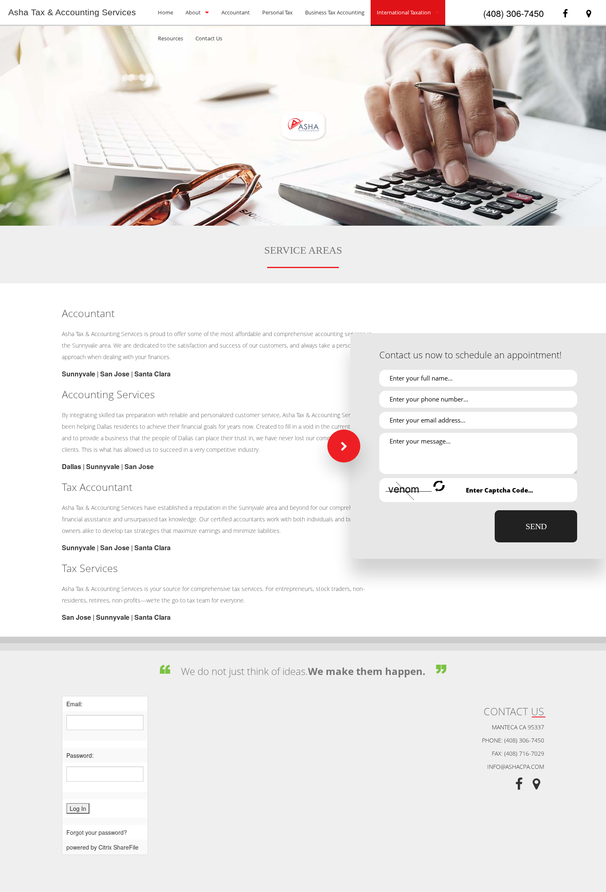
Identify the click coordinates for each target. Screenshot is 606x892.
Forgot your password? (96, 832)
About (193, 12)
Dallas (71, 466)
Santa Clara (152, 373)
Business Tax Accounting (334, 12)
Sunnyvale (78, 373)
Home (165, 12)
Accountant (235, 12)
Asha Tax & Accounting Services (72, 12)
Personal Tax (277, 12)
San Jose (114, 373)
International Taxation (404, 12)
